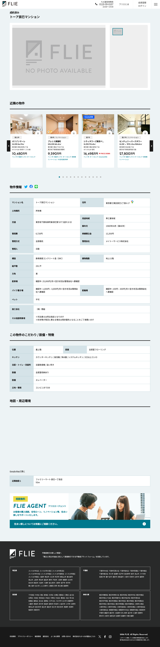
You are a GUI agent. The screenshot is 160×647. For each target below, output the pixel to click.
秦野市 (140, 613)
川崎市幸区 (103, 607)
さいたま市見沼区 (58, 571)
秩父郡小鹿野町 (63, 586)
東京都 (14, 594)
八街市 (126, 577)
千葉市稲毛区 (124, 571)
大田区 (36, 598)
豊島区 (63, 598)
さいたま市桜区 (46, 574)
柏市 (132, 574)
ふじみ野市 (44, 586)
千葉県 (85, 570)
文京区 (51, 595)
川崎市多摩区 (131, 607)
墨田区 (61, 595)
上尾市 (36, 580)
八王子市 (59, 601)
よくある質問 (55, 636)
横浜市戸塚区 (103, 601)
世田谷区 (42, 598)
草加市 (41, 580)
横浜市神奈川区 (114, 595)
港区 (41, 595)
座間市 (118, 616)
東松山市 (63, 577)
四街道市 (121, 577)
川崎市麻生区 (103, 610)
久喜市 (41, 583)
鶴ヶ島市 (31, 586)
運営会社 (46, 636)
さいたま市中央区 (34, 574)
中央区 (37, 595)
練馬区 (36, 601)
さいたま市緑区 (33, 577)
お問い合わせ (66, 636)
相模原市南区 (134, 610)
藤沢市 (112, 613)
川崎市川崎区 (139, 604)
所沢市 (57, 577)
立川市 (64, 601)
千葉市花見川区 (114, 571)
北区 (67, 598)
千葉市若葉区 (134, 571)
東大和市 (60, 607)
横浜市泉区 (111, 604)
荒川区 (72, 598)
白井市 (136, 577)
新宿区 (46, 595)
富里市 (142, 577)
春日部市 (70, 577)
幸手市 (68, 583)
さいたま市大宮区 (46, 571)
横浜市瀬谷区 (139, 601)
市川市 (111, 574)
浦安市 (114, 577)
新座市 (36, 583)
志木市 (70, 580)
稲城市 (30, 610)
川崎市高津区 (121, 607)
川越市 (42, 577)
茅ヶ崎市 (124, 613)
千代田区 (31, 595)
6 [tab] (78, 177)
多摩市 (71, 607)
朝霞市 (65, 580)
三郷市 (58, 583)
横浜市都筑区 (129, 604)
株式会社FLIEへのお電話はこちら (84, 636)
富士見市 (52, 583)
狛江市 (54, 607)
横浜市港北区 (135, 598)
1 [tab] (59, 177)
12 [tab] (100, 177)
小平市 (68, 604)
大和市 (106, 616)
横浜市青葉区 (120, 604)
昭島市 (46, 604)
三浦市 (135, 613)
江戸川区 (52, 601)
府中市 (41, 604)
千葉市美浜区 (103, 574)
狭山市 (30, 580)
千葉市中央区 (103, 571)
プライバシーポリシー (25, 636)
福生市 (49, 607)
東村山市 (31, 607)
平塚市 (101, 613)
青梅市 (36, 604)
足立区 (41, 601)
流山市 (136, 574)
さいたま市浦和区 (58, 574)
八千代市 (143, 574)
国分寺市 (38, 607)
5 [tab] (74, 177)
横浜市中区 (132, 595)
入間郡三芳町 (52, 586)
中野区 (52, 598)
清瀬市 (66, 607)
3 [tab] (67, 177)
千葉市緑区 (143, 571)
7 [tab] (81, 177)
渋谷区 (47, 598)
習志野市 (127, 574)
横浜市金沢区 (126, 598)
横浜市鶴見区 (103, 595)
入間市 (60, 580)
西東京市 (37, 610)
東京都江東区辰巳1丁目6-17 (118, 203)
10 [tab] (93, 177)
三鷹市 (30, 604)
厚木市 (101, 616)
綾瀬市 (123, 616)
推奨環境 (38, 636)
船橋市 (116, 574)
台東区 (56, 595)
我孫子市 (102, 577)
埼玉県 (14, 570)
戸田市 (55, 580)
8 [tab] (85, 177)
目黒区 (30, 598)
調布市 (51, 604)
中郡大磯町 (130, 616)
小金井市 (62, 604)
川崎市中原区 (111, 607)
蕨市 (50, 580)
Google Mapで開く (17, 471)
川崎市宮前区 (140, 607)
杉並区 (58, 598)
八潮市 (46, 583)
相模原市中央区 (123, 610)
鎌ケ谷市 (109, 577)
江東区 (66, 595)
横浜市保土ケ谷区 (105, 598)
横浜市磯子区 (116, 598)
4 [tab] (70, 177)
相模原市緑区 (113, 610)
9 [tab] (89, 177)
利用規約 (13, 636)
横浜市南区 (140, 595)
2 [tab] (63, 177)
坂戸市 (63, 583)
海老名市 (113, 616)
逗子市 (130, 613)
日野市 (73, 604)
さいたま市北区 (33, 571)
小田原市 (118, 613)
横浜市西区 (124, 595)
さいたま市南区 (70, 574)
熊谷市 (47, 577)
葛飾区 (46, 601)
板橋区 (30, 601)
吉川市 (37, 586)
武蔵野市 (70, 601)
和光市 (30, 583)
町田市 (56, 604)
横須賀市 (142, 610)
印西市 (131, 577)
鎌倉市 (106, 613)
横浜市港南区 (113, 601)
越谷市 (46, 580)
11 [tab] (97, 177)
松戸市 (121, 574)
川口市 (52, 577)
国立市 (44, 607)
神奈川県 (86, 594)
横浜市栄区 (103, 604)
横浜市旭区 (122, 601)
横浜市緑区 (130, 601)
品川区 (72, 595)
